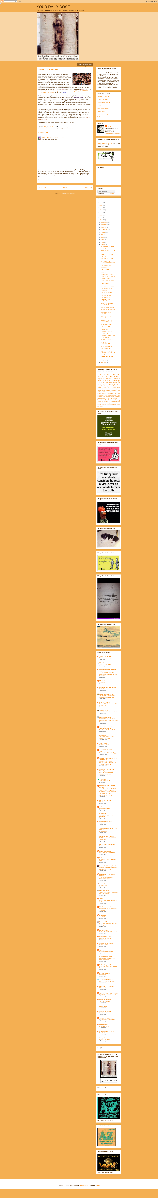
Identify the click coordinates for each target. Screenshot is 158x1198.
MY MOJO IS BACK (106, 324)
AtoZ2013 (100, 382)
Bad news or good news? (106, 951)
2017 (101, 202)
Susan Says (103, 743)
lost (106, 403)
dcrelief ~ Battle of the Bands (108, 993)
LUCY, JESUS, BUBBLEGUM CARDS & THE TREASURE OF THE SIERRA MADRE (107, 762)
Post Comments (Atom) (68, 193)
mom (113, 403)
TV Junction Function (106, 1018)
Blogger (98, 1185)
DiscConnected (104, 890)
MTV (109, 387)
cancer (118, 384)
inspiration (110, 393)
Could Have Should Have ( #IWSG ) (108, 712)
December (104, 222)
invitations (70, 128)
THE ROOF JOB (105, 326)
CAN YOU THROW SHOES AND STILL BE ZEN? (108, 353)
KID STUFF (104, 272)
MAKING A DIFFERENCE (108, 309)
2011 (101, 217)
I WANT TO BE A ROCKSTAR (105, 268)
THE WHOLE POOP (106, 265)
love (103, 389)
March (103, 244)
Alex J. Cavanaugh (105, 717)
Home (65, 187)
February (104, 360)
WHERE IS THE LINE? (107, 281)
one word (117, 403)
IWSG (99, 105)
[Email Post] (57, 126)
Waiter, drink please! (105, 999)
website (101, 406)
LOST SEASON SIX (106, 346)
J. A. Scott (102, 915)
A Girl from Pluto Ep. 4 (105, 780)
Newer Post (42, 187)
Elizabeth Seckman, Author (107, 687)
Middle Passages (104, 702)
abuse (112, 390)
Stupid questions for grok (106, 657)
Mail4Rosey (103, 735)
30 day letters (101, 111)
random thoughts (101, 404)
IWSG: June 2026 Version (106, 745)
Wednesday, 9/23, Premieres (107, 1019)
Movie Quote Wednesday (108, 400)
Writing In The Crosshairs (107, 769)
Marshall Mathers (113, 379)
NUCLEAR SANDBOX (105, 938)
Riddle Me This (103, 831)
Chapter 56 (102, 823)
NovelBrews (103, 1006)
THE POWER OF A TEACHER (106, 289)
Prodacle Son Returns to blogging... (108, 753)
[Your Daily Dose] (108, 1077)
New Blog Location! (104, 1039)
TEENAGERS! (105, 283)
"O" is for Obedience (104, 1001)
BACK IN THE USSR (105, 936)
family (118, 387)
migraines (100, 379)
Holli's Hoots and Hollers (107, 844)
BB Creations (103, 681)
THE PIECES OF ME (107, 259)
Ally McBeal (114, 398)
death (107, 401)
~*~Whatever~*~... (104, 898)
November (104, 224)
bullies (104, 393)
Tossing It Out (103, 710)
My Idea (112, 384)
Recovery (117, 400)
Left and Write (103, 1024)
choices (103, 401)
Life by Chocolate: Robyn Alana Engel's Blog (107, 727)
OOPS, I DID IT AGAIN (107, 307)
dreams (105, 387)
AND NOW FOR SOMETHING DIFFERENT (105, 299)
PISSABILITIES (105, 329)
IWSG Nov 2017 (103, 945)
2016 (101, 205)
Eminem (99, 387)
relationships (100, 395)
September (104, 229)
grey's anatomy (115, 396)
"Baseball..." (102, 988)
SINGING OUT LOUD (107, 274)
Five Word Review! (104, 1026)
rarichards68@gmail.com (104, 143)
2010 (101, 220)
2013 (101, 212)
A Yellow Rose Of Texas (106, 1031)
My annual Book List (104, 808)
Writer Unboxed (104, 663)
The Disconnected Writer (107, 907)
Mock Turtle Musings (105, 956)
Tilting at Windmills (105, 656)
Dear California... (103, 1032)
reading (109, 404)
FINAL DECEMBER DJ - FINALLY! (108, 931)
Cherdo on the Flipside (106, 836)
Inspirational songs (102, 114)
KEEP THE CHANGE (107, 357)
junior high (117, 390)
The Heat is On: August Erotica (107, 730)
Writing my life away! (105, 821)
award (99, 401)
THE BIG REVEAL (106, 295)
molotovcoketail (84, 1185)
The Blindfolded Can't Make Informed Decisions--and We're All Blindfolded (108, 674)
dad (104, 396)
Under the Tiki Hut (105, 800)
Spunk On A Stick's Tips (106, 694)
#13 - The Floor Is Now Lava (106, 981)
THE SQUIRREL (105, 349)
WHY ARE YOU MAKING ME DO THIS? (108, 277)
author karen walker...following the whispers (106, 815)
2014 (101, 210)
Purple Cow (45, 137)
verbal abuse (101, 390)
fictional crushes (113, 401)
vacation (108, 389)
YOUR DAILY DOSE (53, 7)
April (102, 242)
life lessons (106, 398)
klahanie (102, 857)
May (102, 239)
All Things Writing (102, 392)
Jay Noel (102, 884)
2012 (101, 215)
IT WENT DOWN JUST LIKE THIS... (107, 247)
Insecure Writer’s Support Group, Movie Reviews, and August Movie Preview (108, 720)
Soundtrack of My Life (103, 102)
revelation (113, 404)
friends (65, 128)
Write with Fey (103, 779)
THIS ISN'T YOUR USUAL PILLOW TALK (108, 336)
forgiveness (116, 386)
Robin (109, 126)
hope (103, 403)
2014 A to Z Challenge (103, 108)
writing (99, 389)
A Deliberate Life (104, 973)
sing (106, 395)
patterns (108, 390)
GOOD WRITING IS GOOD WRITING (106, 321)
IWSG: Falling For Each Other (107, 852)
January (103, 362)
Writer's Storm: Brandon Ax (107, 943)
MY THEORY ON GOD (107, 286)
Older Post (88, 187)
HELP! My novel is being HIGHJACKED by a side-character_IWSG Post (106, 772)
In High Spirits (103, 1038)
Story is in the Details (105, 664)
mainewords (103, 807)
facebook (55, 128)
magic (109, 403)
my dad (117, 393)
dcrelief (101, 950)
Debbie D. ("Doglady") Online (108, 866)
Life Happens (102, 801)
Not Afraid (111, 395)
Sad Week (102, 682)
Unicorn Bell (103, 922)
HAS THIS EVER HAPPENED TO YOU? (108, 262)
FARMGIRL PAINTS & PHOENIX (107, 332)
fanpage (60, 128)
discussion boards (47, 128)
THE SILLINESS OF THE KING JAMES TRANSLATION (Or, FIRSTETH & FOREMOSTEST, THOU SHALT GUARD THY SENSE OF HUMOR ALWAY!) (107, 792)
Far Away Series (104, 930)
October (103, 227)
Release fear (102, 974)
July (102, 234)
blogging (113, 387)
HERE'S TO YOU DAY (103, 96)
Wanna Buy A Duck (105, 1011)
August (103, 232)
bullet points (116, 389)
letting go (100, 398)
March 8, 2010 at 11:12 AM (57, 137)
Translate (111, 193)
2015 (101, 207)
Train (98, 117)
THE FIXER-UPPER (106, 292)
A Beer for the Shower (106, 979)
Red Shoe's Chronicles (106, 986)
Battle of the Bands (102, 99)
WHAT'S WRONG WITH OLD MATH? (107, 303)
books (99, 393)
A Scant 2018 (103, 885)
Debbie (101, 846)
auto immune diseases (114, 392)
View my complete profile (112, 133)
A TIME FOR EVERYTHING (105, 343)
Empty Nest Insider (105, 851)
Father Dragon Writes (106, 965)
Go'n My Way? (103, 1013)
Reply (43, 142)
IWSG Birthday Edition (105, 689)
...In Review (102, 916)
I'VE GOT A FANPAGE (107, 340)
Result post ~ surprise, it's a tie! (107, 994)
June (102, 237)
